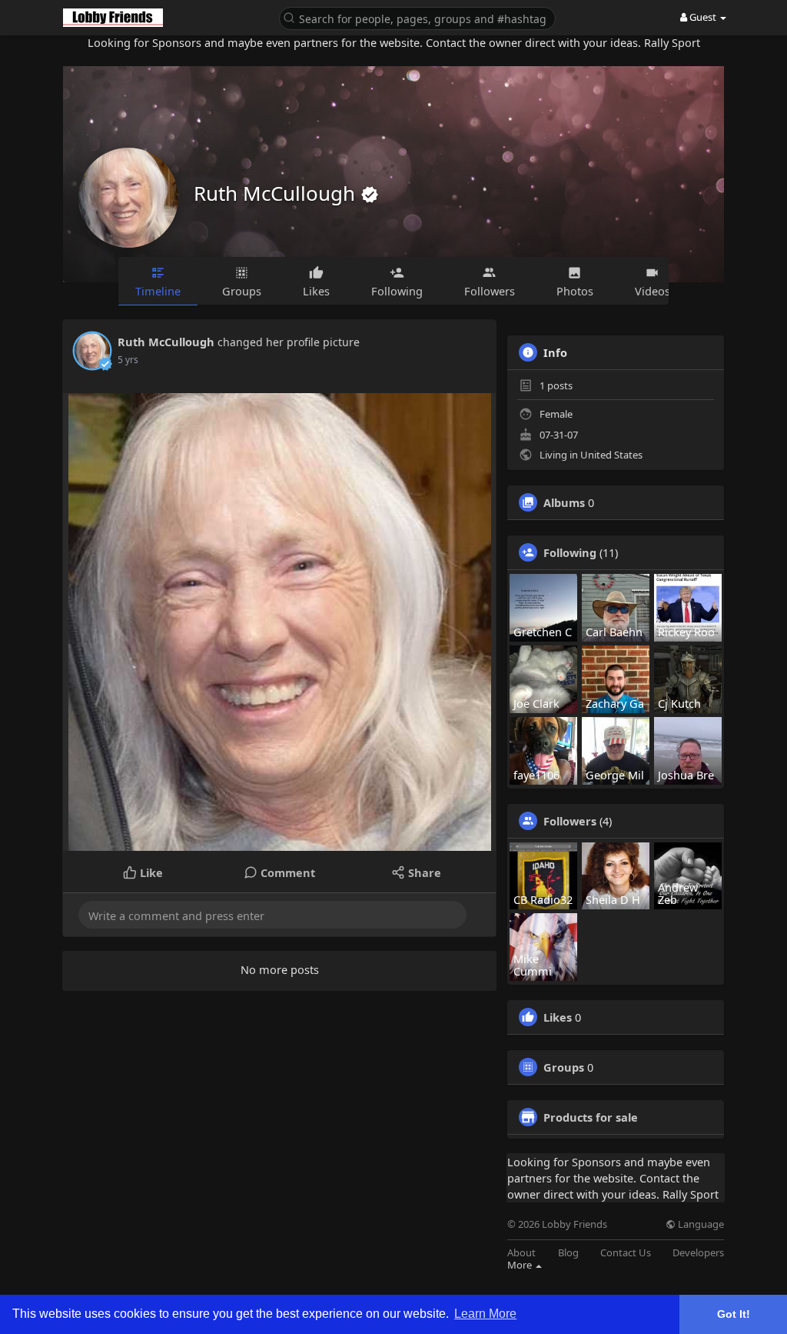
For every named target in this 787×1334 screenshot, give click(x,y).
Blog (568, 1253)
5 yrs (128, 359)
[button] (417, 17)
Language (700, 1224)
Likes (557, 1017)
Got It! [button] (733, 1314)
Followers (569, 821)
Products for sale (590, 1117)
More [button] (520, 1265)
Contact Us (625, 1253)
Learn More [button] (485, 1313)
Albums (564, 502)
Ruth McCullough (277, 193)
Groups (563, 1067)
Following (569, 552)
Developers (698, 1253)
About (521, 1253)
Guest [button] (703, 17)
